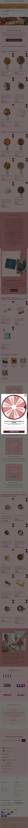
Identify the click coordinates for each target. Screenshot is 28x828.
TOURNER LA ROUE (14, 431)
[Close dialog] (25, 395)
